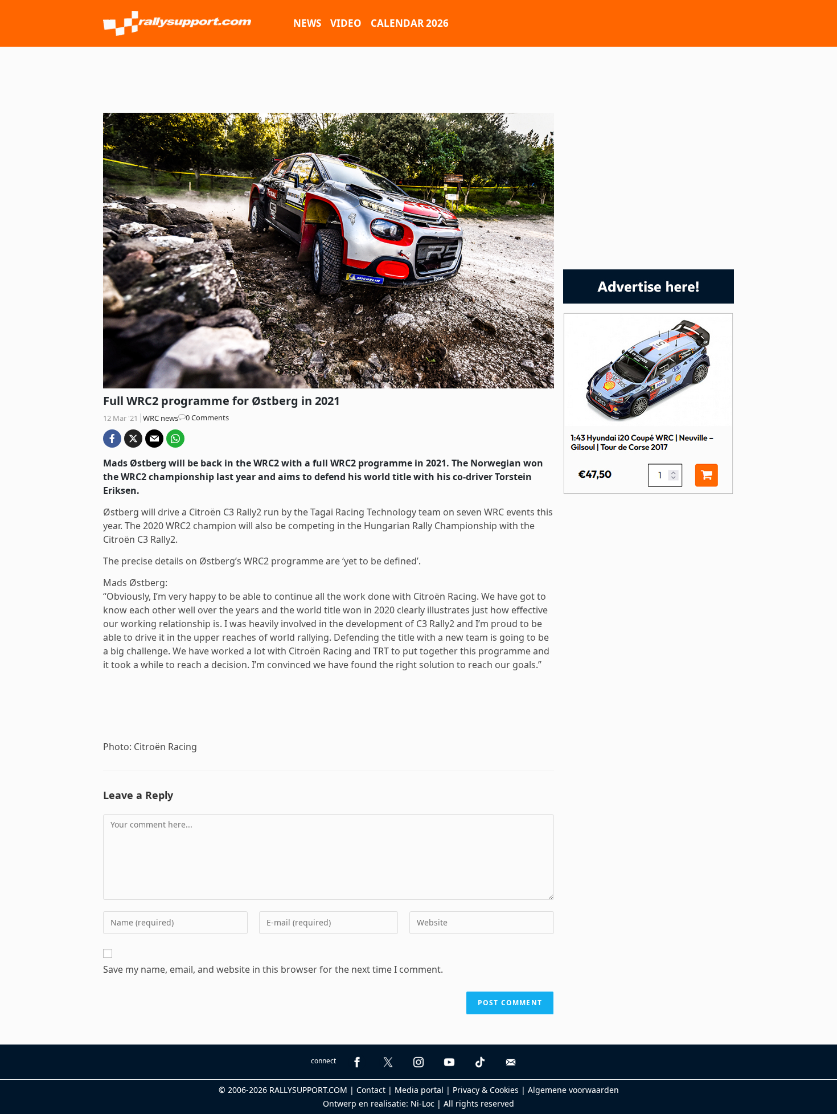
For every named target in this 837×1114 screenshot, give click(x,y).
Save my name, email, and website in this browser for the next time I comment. (273, 969)
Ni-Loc (422, 1103)
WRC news (160, 418)
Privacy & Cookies (486, 1089)
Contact (370, 1089)
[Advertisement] (418, 78)
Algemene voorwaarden (573, 1089)
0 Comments (207, 417)
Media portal (419, 1089)
